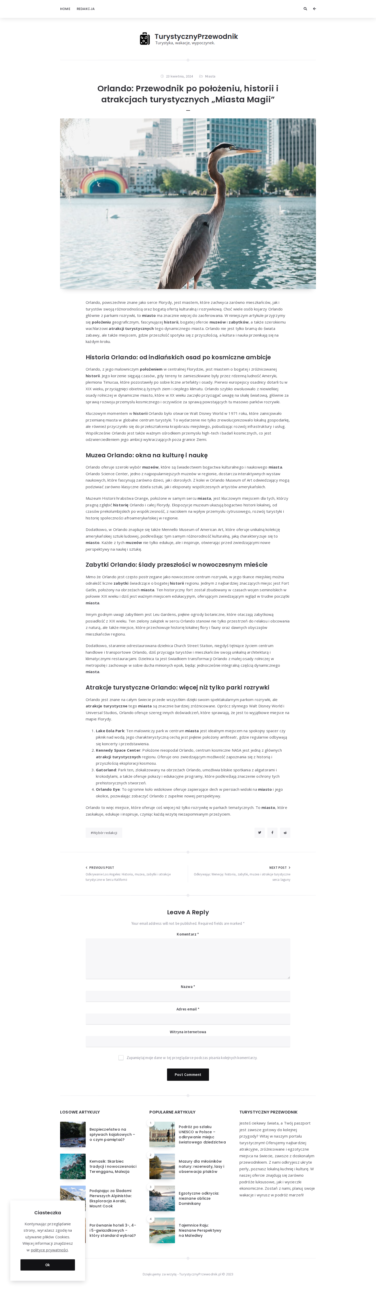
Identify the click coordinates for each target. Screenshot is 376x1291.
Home (65, 8)
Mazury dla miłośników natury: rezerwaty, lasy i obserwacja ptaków (201, 1166)
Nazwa (188, 986)
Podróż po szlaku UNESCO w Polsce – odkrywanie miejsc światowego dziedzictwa (202, 1134)
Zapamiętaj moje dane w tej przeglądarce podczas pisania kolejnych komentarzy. (192, 1057)
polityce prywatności (49, 1249)
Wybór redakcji (105, 832)
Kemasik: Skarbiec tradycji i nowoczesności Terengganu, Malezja (113, 1166)
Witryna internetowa (188, 1031)
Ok (47, 1264)
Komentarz (188, 934)
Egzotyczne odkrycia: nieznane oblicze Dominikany (199, 1198)
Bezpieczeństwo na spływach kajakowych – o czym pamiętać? (112, 1134)
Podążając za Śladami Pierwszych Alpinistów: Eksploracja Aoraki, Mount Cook (111, 1198)
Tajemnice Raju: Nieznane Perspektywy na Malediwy (200, 1230)
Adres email (188, 1009)
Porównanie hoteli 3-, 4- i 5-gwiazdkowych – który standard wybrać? (113, 1230)
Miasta (210, 76)
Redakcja (86, 8)
